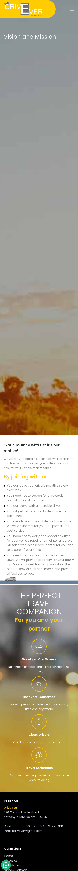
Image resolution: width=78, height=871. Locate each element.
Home (8, 856)
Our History (12, 865)
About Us (11, 860)
